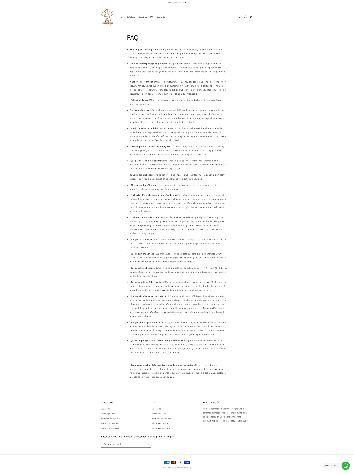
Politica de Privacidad (110, 428)
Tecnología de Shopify (184, 468)
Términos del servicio (110, 418)
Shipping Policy (108, 413)
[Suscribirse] (148, 444)
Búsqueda (105, 409)
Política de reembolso (111, 423)
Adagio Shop (172, 468)
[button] (239, 17)
